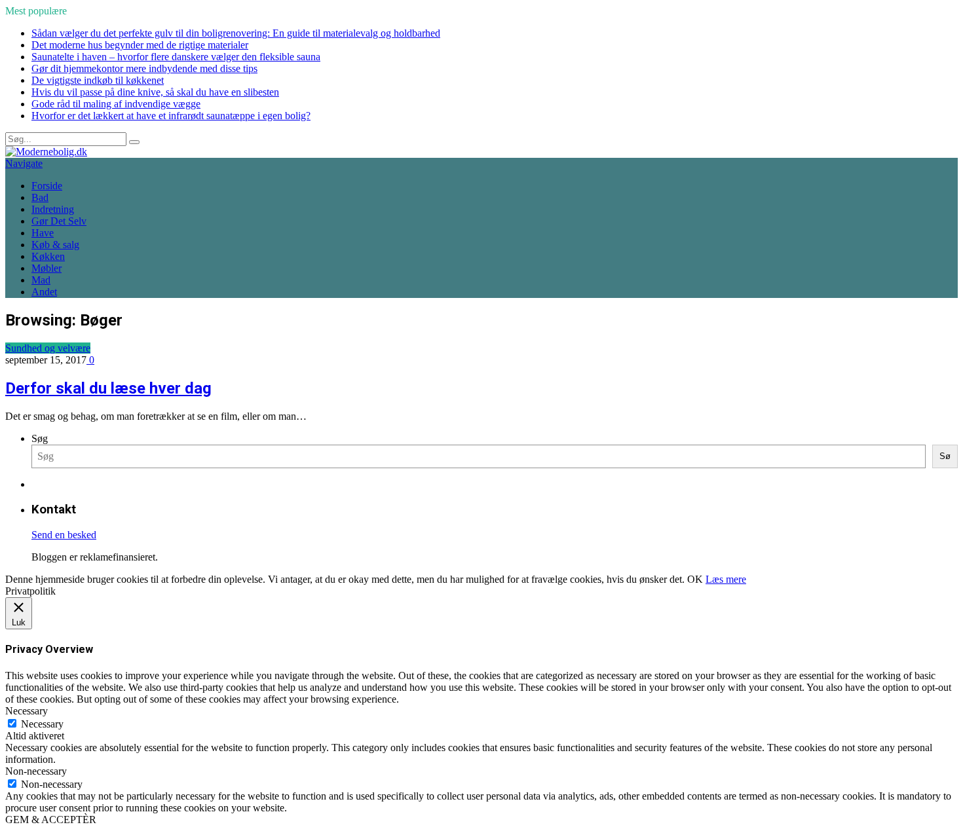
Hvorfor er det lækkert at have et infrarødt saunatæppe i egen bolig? (171, 115)
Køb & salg (55, 244)
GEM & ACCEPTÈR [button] (50, 819)
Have (42, 232)
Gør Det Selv (58, 221)
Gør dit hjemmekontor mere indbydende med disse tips (144, 68)
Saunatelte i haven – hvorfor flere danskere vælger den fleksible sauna (175, 56)
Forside (46, 185)
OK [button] (695, 579)
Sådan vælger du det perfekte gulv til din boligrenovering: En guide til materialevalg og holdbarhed (235, 33)
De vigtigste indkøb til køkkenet (97, 80)
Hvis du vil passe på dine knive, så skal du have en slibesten (155, 92)
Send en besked (63, 534)
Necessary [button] (26, 710)
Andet (44, 291)
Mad (40, 280)
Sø (945, 456)
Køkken (48, 256)
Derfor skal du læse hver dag (108, 388)
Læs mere (726, 579)
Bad (39, 197)
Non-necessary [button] (36, 771)
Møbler (46, 268)
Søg (39, 438)
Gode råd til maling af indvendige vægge (115, 103)
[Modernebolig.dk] (46, 151)
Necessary (42, 723)
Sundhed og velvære (47, 348)
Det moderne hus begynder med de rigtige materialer (139, 44)
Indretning (52, 209)
